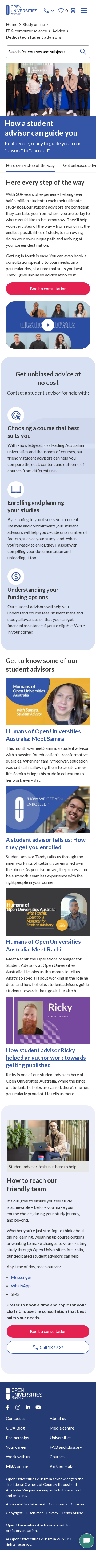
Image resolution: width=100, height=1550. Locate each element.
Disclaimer (34, 1512)
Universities (60, 1437)
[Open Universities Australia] (21, 13)
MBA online (17, 1466)
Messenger (21, 1277)
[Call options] (49, 10)
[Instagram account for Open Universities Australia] (18, 1407)
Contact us (16, 1418)
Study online (34, 24)
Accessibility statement (26, 1504)
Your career (16, 1446)
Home (11, 24)
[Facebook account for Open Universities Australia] (8, 1407)
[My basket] (73, 10)
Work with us (18, 1456)
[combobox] (48, 51)
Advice (58, 30)
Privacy (52, 1512)
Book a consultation (48, 288)
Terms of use (72, 1512)
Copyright (14, 1512)
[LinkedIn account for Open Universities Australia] (28, 1407)
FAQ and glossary (66, 1446)
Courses (57, 1456)
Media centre (62, 1427)
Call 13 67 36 (52, 1347)
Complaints (58, 1504)
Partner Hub (61, 1466)
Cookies (78, 1504)
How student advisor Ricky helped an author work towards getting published (46, 1057)
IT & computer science (26, 30)
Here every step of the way (30, 165)
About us (58, 1418)
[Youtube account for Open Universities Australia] (38, 1407)
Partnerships (17, 1437)
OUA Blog (15, 1427)
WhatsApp (21, 1285)
